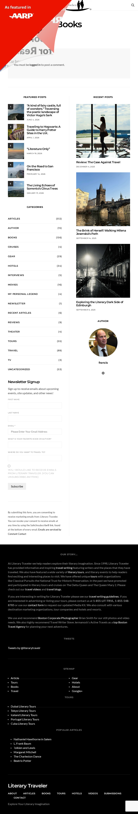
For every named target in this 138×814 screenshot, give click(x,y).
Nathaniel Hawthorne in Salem (32, 739)
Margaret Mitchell (25, 752)
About (76, 686)
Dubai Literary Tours (23, 706)
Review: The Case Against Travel (98, 162)
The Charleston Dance (27, 756)
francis (103, 362)
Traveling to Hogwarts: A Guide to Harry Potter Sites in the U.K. (44, 130)
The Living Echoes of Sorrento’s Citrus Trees (42, 187)
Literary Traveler (27, 785)
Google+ (77, 691)
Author (13, 227)
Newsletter (16, 303)
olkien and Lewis (25, 747)
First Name (14, 399)
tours (94, 576)
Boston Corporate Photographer (58, 618)
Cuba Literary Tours (23, 723)
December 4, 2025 (85, 167)
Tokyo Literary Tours (23, 710)
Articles (14, 218)
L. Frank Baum (22, 743)
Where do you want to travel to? (26, 452)
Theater (14, 331)
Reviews (14, 322)
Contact (20, 797)
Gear (11, 256)
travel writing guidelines (104, 596)
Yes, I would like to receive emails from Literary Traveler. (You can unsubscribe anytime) (32, 473)
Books (12, 237)
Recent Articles (19, 312)
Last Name (13, 413)
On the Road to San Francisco (40, 168)
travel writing (64, 567)
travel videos (33, 589)
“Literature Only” (38, 149)
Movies (13, 284)
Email (11, 426)
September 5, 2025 (85, 310)
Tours (12, 341)
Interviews (16, 275)
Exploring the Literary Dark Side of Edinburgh (99, 303)
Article (15, 678)
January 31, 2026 (35, 193)
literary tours (76, 572)
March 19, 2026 (34, 153)
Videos (93, 793)
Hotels (13, 265)
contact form (36, 605)
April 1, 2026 (33, 137)
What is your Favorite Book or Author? (29, 439)
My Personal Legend (23, 293)
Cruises (13, 246)
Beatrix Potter (22, 760)
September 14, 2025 (86, 238)
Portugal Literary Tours (25, 719)
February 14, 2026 (36, 174)
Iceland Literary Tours (24, 715)
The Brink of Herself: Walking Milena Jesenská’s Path (101, 232)
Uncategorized (19, 369)
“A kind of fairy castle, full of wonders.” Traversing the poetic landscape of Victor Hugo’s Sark (44, 110)
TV (9, 359)
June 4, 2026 (33, 120)
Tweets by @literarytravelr (24, 648)
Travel (13, 350)
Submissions (112, 793)
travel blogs (54, 589)
